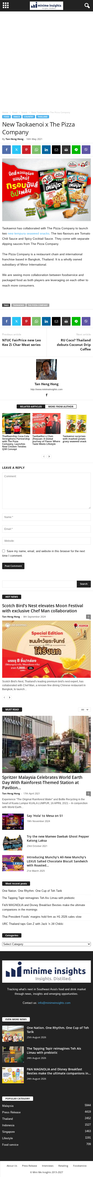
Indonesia (8, 1125)
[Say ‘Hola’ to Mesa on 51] (13, 822)
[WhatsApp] (36, 149)
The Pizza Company (38, 305)
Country (29, 116)
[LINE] (76, 149)
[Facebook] (6, 149)
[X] (16, 149)
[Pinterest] (26, 149)
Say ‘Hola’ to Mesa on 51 (45, 816)
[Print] (66, 149)
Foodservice (80, 1165)
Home (5, 112)
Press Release (11, 1112)
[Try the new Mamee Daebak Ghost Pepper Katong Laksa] (13, 842)
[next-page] (49, 456)
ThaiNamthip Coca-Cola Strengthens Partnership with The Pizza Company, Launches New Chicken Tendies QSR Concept (16, 442)
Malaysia (7, 1105)
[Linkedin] (46, 149)
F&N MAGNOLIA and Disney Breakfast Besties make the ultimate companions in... (59, 1071)
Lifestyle (7, 1138)
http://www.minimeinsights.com (46, 389)
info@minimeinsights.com (54, 1002)
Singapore (8, 1131)
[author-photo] (46, 369)
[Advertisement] (46, 60)
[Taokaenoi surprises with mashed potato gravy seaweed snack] (77, 423)
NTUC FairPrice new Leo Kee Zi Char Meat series (21, 342)
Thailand (43, 116)
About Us (12, 1165)
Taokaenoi (18, 305)
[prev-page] (44, 456)
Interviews (47, 1165)
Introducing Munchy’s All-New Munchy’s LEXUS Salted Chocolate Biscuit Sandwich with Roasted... (57, 861)
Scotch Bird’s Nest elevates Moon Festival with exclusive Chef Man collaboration (42, 608)
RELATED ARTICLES (31, 406)
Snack (24, 112)
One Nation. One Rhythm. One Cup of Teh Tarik (32, 890)
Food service (10, 1144)
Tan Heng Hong (14, 139)
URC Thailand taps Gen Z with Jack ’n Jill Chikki (32, 923)
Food (14, 112)
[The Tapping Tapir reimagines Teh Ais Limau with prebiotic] (13, 1054)
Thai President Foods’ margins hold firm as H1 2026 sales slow (41, 916)
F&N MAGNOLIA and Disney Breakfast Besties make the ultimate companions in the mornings (43, 907)
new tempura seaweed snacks (28, 233)
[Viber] (86, 149)
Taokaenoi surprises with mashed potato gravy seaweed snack (74, 438)
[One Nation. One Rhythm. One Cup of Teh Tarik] (13, 1034)
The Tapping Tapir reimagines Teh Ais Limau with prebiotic (38, 898)
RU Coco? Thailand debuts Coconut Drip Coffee (74, 344)
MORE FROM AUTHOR (60, 406)
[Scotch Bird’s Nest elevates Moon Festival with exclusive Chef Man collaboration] (46, 649)
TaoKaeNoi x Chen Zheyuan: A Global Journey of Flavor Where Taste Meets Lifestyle (46, 439)
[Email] (56, 149)
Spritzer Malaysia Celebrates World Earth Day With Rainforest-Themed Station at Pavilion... (42, 782)
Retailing (63, 1165)
